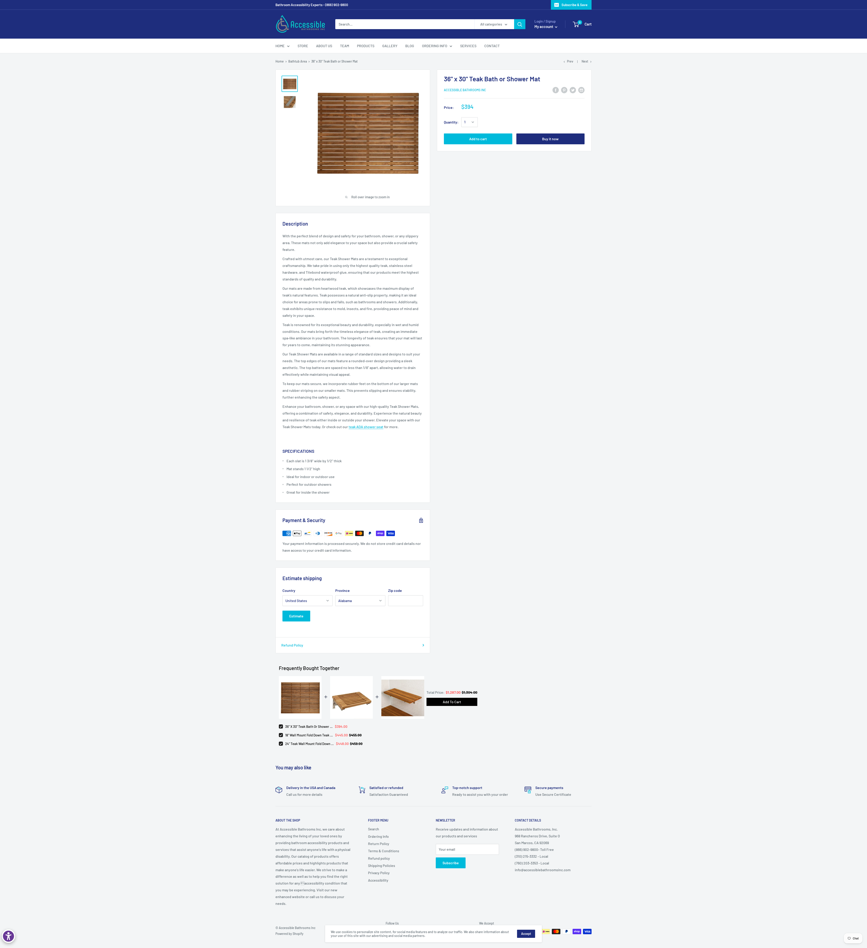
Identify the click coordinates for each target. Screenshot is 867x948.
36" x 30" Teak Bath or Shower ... (309, 726)
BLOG (409, 46)
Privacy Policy (379, 873)
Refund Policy (292, 645)
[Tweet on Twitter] (573, 89)
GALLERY (389, 46)
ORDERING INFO (434, 46)
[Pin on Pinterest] (564, 89)
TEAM (344, 46)
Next (585, 61)
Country (288, 590)
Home (279, 61)
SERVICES (468, 46)
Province (342, 590)
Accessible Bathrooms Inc (465, 90)
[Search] (519, 24)
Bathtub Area (297, 61)
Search (373, 829)
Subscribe (451, 863)
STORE (303, 46)
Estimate (296, 616)
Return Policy (378, 843)
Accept (526, 934)
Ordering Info (378, 836)
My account (544, 26)
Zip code (395, 590)
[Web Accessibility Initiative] (8, 936)
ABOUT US (324, 46)
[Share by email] (581, 89)
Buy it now (550, 139)
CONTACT (492, 46)
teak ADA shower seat (366, 427)
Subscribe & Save (574, 5)
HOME (280, 46)
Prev (570, 61)
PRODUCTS (365, 46)
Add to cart (478, 139)
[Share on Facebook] (555, 89)
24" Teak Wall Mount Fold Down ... (309, 744)
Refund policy (379, 858)
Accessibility (378, 880)
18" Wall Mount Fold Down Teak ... (309, 735)
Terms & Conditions (383, 851)
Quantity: (451, 122)
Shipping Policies (381, 865)
